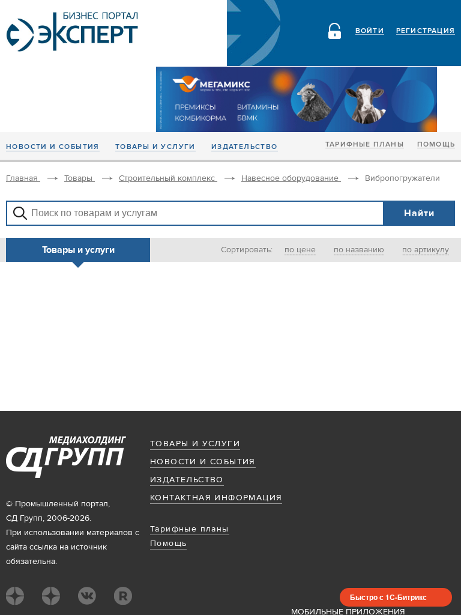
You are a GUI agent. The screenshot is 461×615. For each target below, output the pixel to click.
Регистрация (425, 31)
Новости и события (53, 147)
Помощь (436, 144)
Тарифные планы (364, 144)
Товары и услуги (155, 147)
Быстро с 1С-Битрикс (388, 597)
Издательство (244, 147)
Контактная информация (216, 497)
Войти (369, 31)
